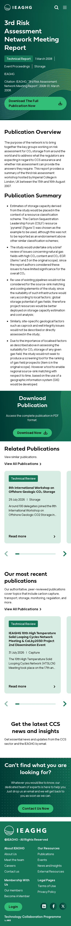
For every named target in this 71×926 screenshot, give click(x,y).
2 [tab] (21, 554)
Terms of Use (47, 886)
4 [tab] (29, 554)
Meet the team (14, 860)
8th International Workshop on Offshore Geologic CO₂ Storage (32, 490)
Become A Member (17, 896)
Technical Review (23, 478)
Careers (10, 866)
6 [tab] (38, 554)
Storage (40, 66)
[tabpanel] (35, 507)
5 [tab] (33, 554)
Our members (13, 890)
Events (42, 860)
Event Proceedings (17, 66)
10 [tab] (54, 554)
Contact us (11, 871)
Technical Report (19, 59)
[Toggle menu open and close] (63, 7)
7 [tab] (42, 554)
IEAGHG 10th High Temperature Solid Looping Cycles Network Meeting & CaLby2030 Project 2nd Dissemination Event (32, 639)
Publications (46, 854)
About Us (10, 854)
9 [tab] (50, 554)
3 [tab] (25, 554)
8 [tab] (46, 554)
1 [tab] (17, 554)
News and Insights (50, 866)
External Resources (51, 871)
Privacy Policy (47, 892)
